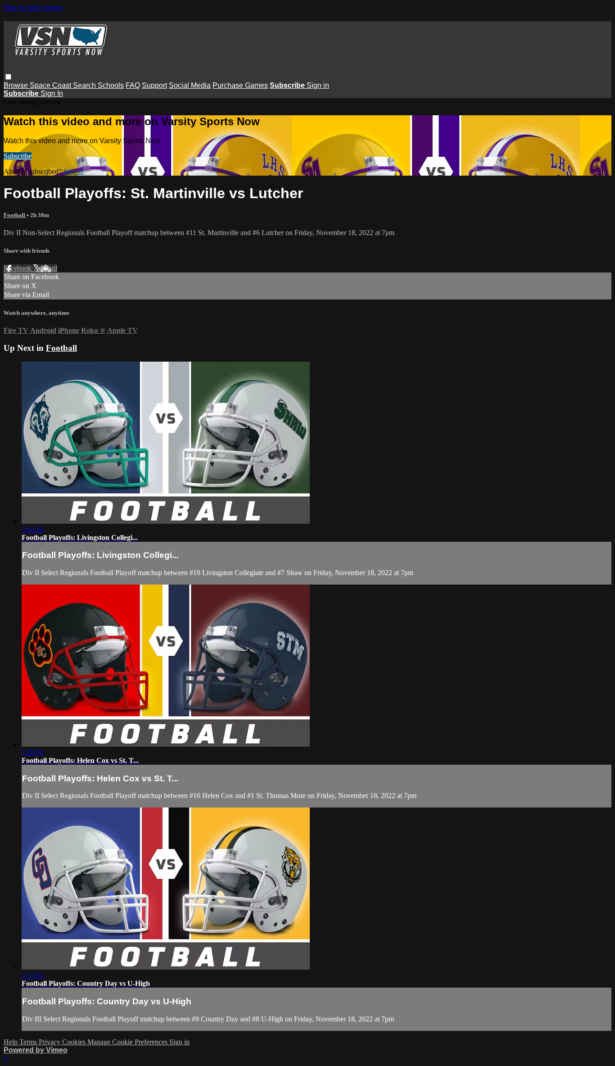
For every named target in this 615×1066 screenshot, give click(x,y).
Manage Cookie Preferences (128, 1042)
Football (15, 215)
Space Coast (51, 85)
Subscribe (18, 156)
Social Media (190, 85)
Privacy (50, 1042)
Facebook (18, 268)
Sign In (52, 93)
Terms (29, 1042)
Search (85, 85)
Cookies (74, 1042)
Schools (111, 85)
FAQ (133, 85)
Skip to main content (33, 7)
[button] (8, 77)
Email (49, 268)
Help (11, 1042)
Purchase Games (240, 85)
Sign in (318, 85)
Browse (17, 85)
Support (154, 85)
